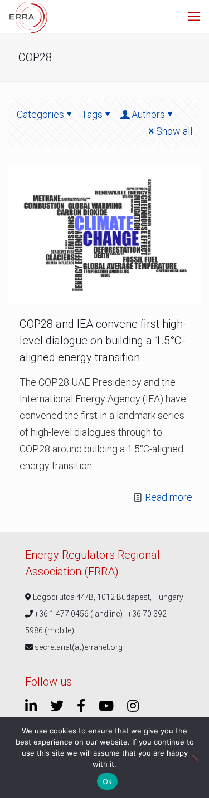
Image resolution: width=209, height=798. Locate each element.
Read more (168, 497)
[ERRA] (28, 16)
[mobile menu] (193, 16)
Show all (174, 131)
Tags (92, 114)
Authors (148, 114)
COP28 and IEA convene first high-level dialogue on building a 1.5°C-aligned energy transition (103, 340)
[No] (195, 757)
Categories (40, 114)
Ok (108, 781)
